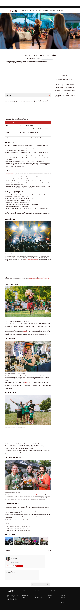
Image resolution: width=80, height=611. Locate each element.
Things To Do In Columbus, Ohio (40, 52)
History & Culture (52, 10)
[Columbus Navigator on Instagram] (11, 599)
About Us (63, 595)
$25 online (27, 145)
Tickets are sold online (10, 173)
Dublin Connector (21, 215)
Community (58, 10)
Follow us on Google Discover (48, 58)
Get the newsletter (19, 565)
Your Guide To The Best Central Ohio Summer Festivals (17, 528)
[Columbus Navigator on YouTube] (13, 599)
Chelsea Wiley (14, 558)
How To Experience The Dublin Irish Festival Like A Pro (18, 526)
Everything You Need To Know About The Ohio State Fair (18, 530)
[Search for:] (40, 584)
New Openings (24, 599)
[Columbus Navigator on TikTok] (16, 599)
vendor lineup (33, 375)
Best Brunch (24, 597)
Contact (62, 602)
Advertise (63, 599)
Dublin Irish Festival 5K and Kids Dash (32, 494)
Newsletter (63, 597)
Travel (39, 10)
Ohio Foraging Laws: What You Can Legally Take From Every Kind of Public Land (64, 81)
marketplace (25, 331)
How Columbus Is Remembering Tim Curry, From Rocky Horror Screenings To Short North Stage (65, 95)
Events (33, 10)
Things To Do (23, 10)
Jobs (62, 10)
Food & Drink (29, 10)
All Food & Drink (25, 595)
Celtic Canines (28, 325)
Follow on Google (11, 565)
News (36, 10)
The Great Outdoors (45, 10)
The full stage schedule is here (31, 259)
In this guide (8, 95)
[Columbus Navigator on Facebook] (8, 599)
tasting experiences (28, 382)
